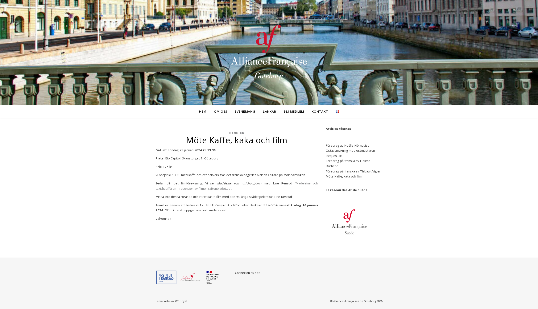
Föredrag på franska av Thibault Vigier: (353, 171)
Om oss (220, 111)
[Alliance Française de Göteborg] (269, 52)
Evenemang (245, 111)
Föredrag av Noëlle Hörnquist (347, 145)
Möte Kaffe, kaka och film (344, 176)
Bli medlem (294, 111)
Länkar (269, 111)
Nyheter (236, 132)
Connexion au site (247, 273)
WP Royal (181, 301)
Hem (202, 111)
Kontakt (320, 111)
